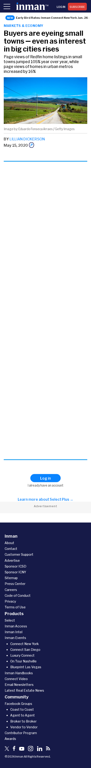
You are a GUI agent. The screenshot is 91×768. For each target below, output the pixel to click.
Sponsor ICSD (15, 566)
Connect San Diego (25, 650)
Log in (61, 6)
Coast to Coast (22, 709)
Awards (10, 739)
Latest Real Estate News (24, 690)
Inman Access (16, 626)
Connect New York (24, 644)
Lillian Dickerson (27, 139)
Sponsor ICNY (15, 572)
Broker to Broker (23, 721)
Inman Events (15, 638)
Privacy (10, 601)
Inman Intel (13, 632)
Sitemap (11, 578)
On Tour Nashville (23, 661)
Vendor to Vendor (24, 727)
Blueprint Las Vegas (25, 667)
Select (10, 620)
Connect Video (16, 679)
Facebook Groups (18, 704)
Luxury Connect (22, 655)
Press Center (15, 584)
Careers (11, 590)
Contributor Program (21, 733)
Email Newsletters (19, 685)
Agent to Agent (22, 715)
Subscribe (77, 6)
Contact (11, 549)
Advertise (12, 560)
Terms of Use (15, 607)
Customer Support (19, 554)
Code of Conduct (18, 595)
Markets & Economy (23, 26)
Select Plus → (61, 499)
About (9, 543)
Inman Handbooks (19, 673)
